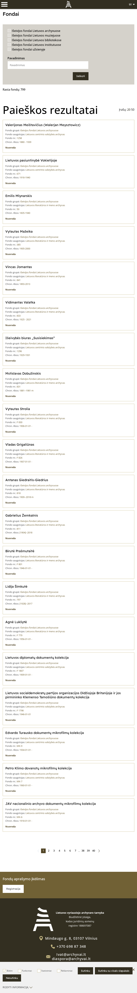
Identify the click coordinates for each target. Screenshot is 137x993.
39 (88, 850)
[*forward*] (99, 851)
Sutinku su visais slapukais (113, 970)
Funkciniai (27, 970)
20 (128, 110)
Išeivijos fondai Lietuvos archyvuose (36, 31)
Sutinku (85, 970)
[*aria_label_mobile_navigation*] (4, 4)
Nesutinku (12, 978)
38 (83, 850)
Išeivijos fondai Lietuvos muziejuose (36, 35)
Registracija (13, 888)
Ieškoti (80, 76)
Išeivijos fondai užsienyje (28, 49)
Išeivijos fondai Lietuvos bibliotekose (36, 40)
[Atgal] (38, 851)
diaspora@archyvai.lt (71, 958)
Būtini (9, 970)
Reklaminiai (66, 970)
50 (132, 110)
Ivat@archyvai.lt (71, 954)
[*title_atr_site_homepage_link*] (43, 919)
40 (93, 850)
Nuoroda (10, 147)
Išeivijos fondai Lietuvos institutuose (36, 45)
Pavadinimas (16, 58)
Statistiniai (46, 970)
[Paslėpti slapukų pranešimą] (133, 970)
